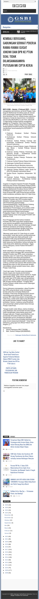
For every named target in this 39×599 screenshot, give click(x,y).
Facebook (24, 5)
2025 (6, 507)
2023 (6, 512)
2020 (6, 541)
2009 (6, 570)
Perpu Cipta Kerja (12, 70)
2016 (6, 552)
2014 (6, 557)
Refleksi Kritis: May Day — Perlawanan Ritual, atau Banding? (22, 492)
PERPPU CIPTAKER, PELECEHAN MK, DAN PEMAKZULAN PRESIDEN (11, 370)
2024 (6, 510)
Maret (6, 528)
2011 (6, 565)
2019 (6, 544)
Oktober (7, 520)
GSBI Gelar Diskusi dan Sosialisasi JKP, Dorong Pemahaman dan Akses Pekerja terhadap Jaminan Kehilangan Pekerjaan (22, 456)
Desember (8, 515)
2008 (6, 573)
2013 (6, 560)
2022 (6, 536)
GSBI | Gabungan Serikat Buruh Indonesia (21, 594)
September (8, 523)
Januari (7, 533)
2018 (6, 547)
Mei (6, 525)
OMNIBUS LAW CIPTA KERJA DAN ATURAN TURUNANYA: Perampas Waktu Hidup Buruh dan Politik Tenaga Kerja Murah (23, 481)
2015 (6, 554)
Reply (5, 69)
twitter (20, 5)
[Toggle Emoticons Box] (4, 391)
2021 (6, 539)
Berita (5, 70)
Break (6, 32)
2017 (6, 549)
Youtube (17, 5)
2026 (6, 505)
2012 (6, 562)
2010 (6, 567)
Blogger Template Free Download (19, 595)
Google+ (13, 5)
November (8, 517)
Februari (7, 530)
